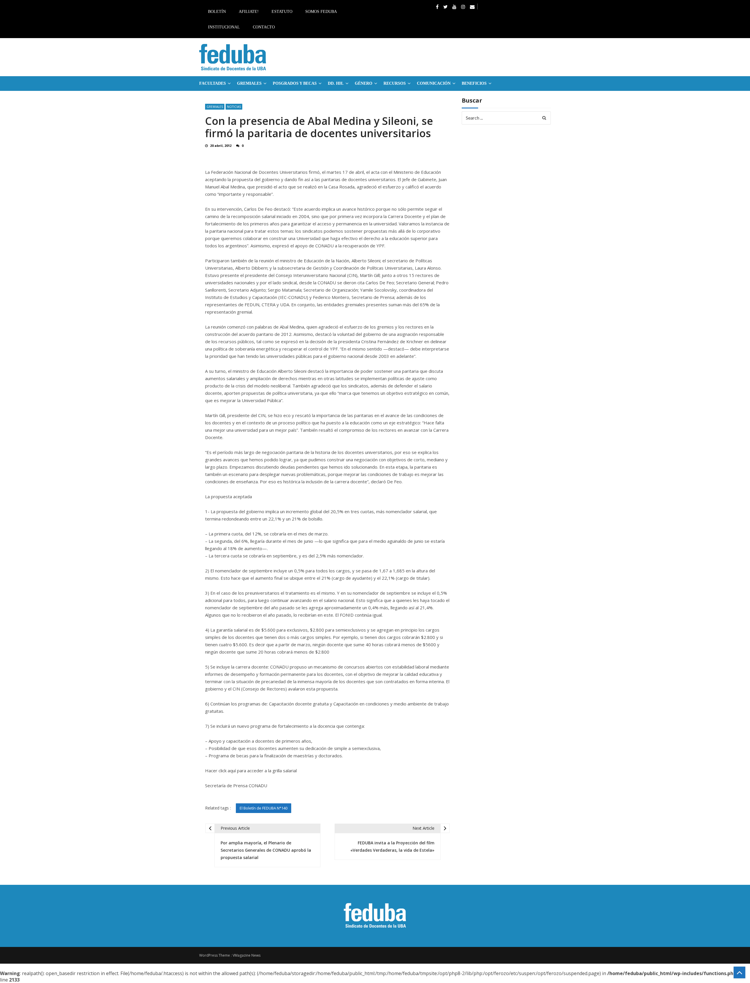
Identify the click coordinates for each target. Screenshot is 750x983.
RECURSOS (394, 83)
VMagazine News (246, 955)
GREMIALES (249, 83)
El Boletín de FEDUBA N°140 (263, 808)
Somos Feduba (321, 11)
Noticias (234, 107)
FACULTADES (212, 83)
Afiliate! (249, 11)
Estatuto (282, 11)
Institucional (224, 27)
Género (363, 83)
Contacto (264, 27)
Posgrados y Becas (295, 83)
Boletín (217, 11)
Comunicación (434, 83)
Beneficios (474, 83)
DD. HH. (336, 83)
